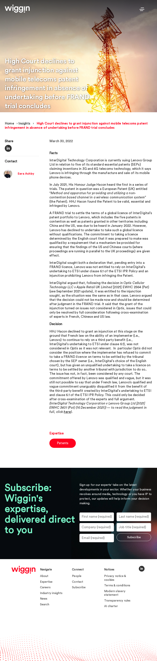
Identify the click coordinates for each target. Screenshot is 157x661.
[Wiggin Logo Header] (17, 9)
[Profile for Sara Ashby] (8, 177)
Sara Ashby (26, 173)
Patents (62, 443)
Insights (24, 123)
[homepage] (23, 570)
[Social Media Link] (142, 569)
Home (9, 123)
